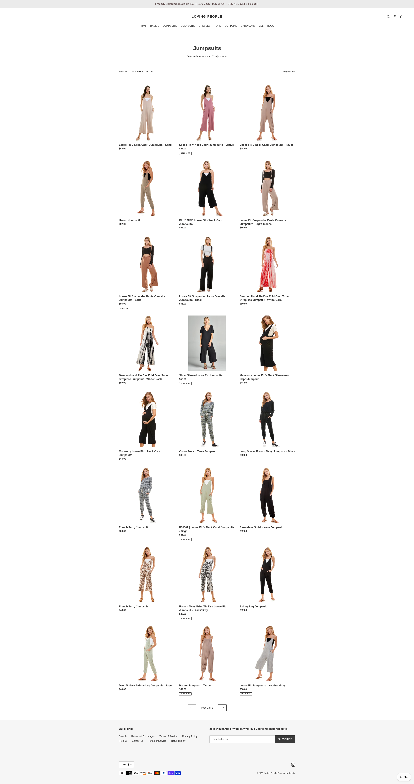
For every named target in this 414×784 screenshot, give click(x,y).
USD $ (125, 764)
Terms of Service (168, 736)
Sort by (123, 72)
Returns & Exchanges (143, 736)
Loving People (207, 16)
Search (122, 736)
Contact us (137, 740)
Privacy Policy (189, 736)
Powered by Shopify (286, 773)
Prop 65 (123, 740)
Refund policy (178, 740)
